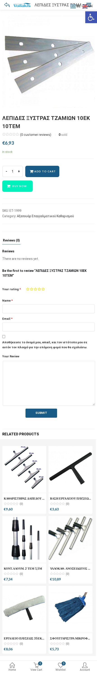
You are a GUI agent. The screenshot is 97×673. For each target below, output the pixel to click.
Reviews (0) (11, 240)
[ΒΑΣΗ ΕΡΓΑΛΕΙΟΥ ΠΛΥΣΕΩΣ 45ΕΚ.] (70, 468)
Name (7, 300)
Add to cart (45, 171)
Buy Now (19, 186)
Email (7, 318)
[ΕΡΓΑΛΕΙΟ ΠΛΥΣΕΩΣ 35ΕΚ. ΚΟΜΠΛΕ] (24, 608)
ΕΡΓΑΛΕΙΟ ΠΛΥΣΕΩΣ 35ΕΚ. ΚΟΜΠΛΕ (30, 638)
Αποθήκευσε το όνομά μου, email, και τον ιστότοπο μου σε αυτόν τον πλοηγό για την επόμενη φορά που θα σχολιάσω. (44, 345)
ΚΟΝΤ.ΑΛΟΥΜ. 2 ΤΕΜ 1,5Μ (23, 568)
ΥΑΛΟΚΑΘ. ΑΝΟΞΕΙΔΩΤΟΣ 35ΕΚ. (73, 568)
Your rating (11, 289)
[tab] (11, 241)
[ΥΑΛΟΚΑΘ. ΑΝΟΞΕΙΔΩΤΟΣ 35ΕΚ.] (70, 538)
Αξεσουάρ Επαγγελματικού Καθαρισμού (45, 216)
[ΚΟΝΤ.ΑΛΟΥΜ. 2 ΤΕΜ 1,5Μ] (24, 538)
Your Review (10, 356)
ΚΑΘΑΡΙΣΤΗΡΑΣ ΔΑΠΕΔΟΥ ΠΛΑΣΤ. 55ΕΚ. (33, 498)
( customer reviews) (35, 135)
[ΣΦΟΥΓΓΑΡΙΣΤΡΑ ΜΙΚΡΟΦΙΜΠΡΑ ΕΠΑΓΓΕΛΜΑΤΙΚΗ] (70, 608)
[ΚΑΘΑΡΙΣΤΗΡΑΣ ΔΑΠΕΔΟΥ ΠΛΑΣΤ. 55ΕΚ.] (24, 468)
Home (12, 669)
